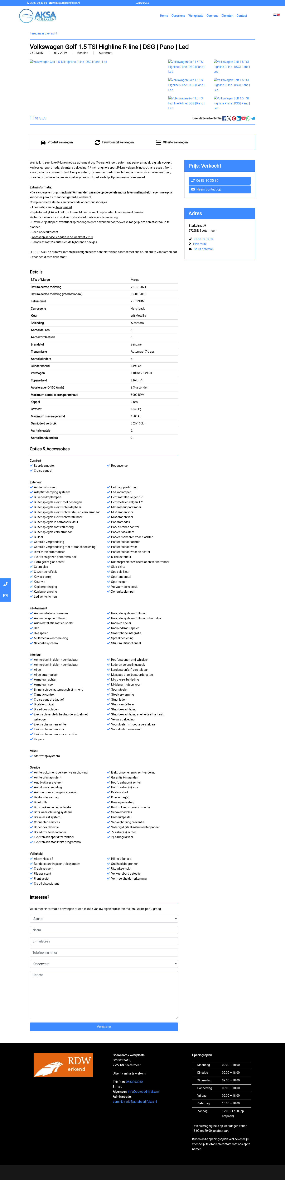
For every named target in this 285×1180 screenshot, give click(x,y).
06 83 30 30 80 (207, 181)
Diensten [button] (227, 15)
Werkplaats (195, 15)
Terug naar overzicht (43, 33)
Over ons (212, 15)
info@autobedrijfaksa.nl (144, 1091)
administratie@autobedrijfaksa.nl (135, 1101)
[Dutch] (275, 16)
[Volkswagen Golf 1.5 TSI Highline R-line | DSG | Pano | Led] (189, 66)
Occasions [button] (178, 15)
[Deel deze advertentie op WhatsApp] (248, 118)
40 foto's (40, 118)
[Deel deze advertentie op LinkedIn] (239, 118)
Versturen (104, 1027)
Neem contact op (208, 189)
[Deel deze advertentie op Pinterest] (234, 118)
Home (164, 15)
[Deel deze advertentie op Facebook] (224, 118)
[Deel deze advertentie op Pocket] (243, 118)
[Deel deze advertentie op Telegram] (253, 118)
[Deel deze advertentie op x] (229, 118)
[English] (278, 16)
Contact (242, 15)
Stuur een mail (203, 249)
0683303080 (134, 1081)
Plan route (200, 244)
